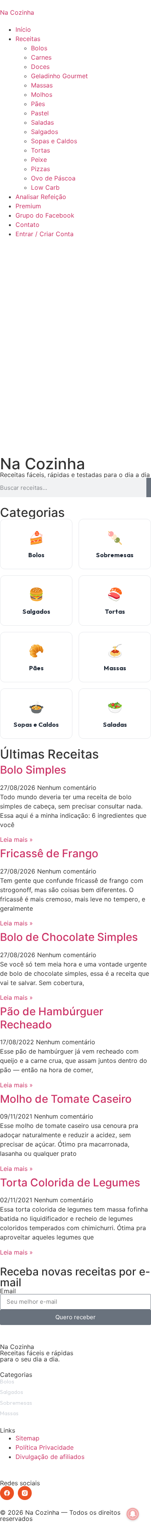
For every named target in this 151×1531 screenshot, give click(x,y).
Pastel (40, 113)
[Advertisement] (75, 367)
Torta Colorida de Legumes (70, 1182)
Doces (40, 66)
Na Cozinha (17, 12)
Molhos (41, 94)
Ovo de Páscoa (53, 178)
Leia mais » (16, 839)
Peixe (39, 159)
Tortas (40, 150)
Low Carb (45, 187)
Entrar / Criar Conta (44, 234)
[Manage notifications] (133, 1514)
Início (23, 29)
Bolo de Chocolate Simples (69, 937)
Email (8, 1291)
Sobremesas (16, 1402)
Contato (27, 224)
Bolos (39, 48)
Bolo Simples (33, 769)
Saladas (42, 122)
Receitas (27, 39)
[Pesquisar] (148, 487)
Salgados (44, 132)
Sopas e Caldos (54, 141)
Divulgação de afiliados (49, 1457)
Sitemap (27, 1438)
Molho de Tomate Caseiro (66, 1098)
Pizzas (40, 169)
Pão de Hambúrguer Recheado (51, 1018)
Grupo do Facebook (44, 215)
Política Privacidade (44, 1447)
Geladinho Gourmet (59, 76)
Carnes (41, 57)
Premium (28, 206)
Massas (42, 85)
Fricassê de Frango (49, 853)
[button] (75, 243)
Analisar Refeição (40, 197)
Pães (38, 104)
